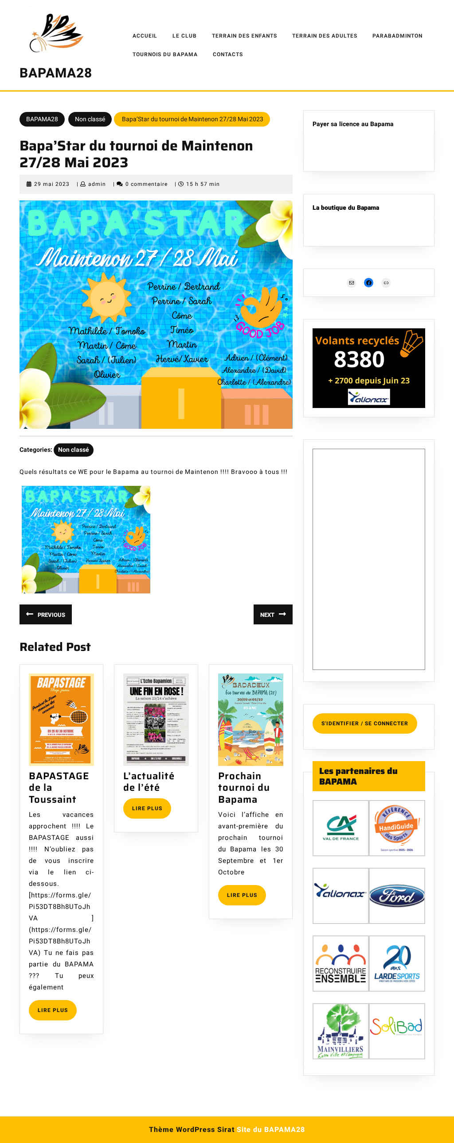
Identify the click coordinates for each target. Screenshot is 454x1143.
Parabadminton (397, 36)
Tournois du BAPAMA (165, 54)
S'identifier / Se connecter (364, 723)
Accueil (145, 36)
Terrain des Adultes (324, 36)
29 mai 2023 (52, 184)
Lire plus (57, 1013)
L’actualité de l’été (149, 781)
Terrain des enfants (244, 36)
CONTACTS (228, 54)
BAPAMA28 (56, 73)
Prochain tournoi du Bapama (244, 787)
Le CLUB (184, 36)
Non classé (90, 119)
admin (97, 184)
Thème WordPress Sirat (192, 1129)
